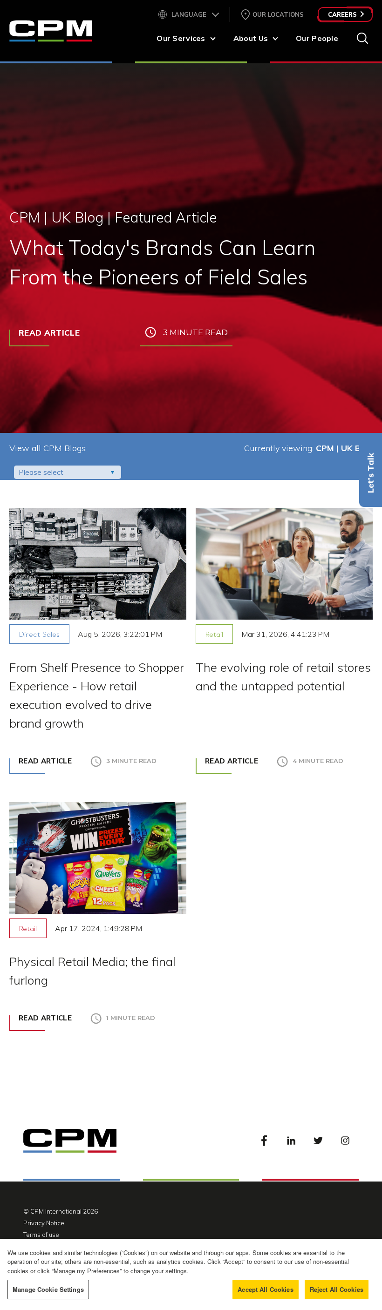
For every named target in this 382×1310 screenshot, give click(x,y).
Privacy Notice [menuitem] (43, 1223)
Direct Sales (39, 635)
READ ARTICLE (49, 333)
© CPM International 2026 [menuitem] (60, 1211)
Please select (41, 472)
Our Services (181, 38)
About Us (250, 38)
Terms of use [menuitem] (41, 1234)
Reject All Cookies (336, 1289)
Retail (214, 635)
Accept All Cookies (265, 1289)
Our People (317, 38)
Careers (342, 14)
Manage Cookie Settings (48, 1289)
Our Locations (278, 14)
